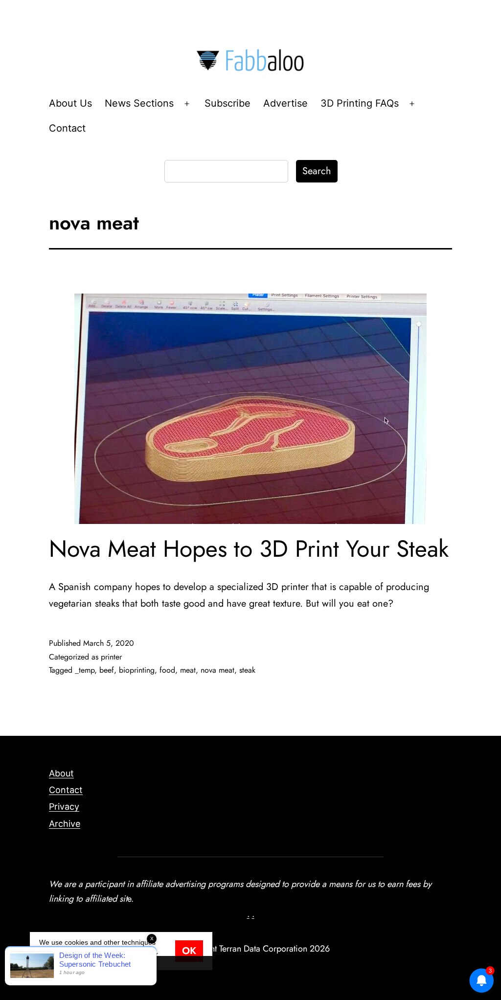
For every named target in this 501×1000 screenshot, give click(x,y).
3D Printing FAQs (359, 103)
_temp (84, 670)
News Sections (139, 103)
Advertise (285, 103)
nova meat (217, 670)
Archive (64, 823)
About (61, 773)
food (167, 670)
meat (188, 670)
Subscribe (227, 103)
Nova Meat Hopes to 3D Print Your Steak (249, 549)
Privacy (64, 806)
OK (189, 951)
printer (111, 656)
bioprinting (137, 670)
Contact (67, 128)
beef (106, 670)
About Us (70, 103)
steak (247, 670)
